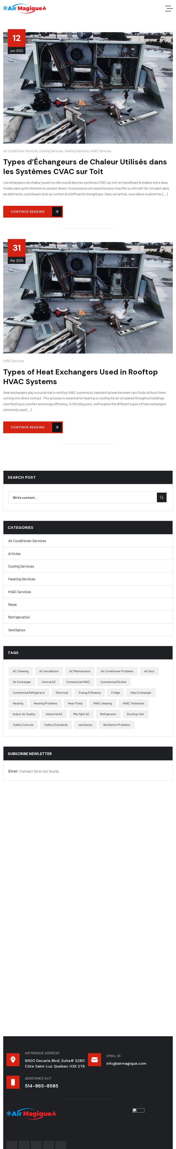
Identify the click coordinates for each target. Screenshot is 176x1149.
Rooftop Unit (135, 714)
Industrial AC (54, 714)
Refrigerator (108, 714)
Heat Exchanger (140, 692)
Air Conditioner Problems (117, 671)
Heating (18, 703)
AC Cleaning (21, 671)
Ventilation (16, 630)
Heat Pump (75, 703)
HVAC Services (100, 151)
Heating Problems (45, 703)
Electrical (62, 692)
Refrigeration (19, 617)
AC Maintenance (79, 671)
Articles (14, 553)
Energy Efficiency (90, 692)
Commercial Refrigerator (29, 692)
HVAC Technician (133, 703)
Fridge (115, 692)
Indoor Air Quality (24, 714)
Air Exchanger (22, 682)
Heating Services (77, 151)
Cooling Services (51, 151)
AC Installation (49, 671)
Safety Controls (23, 724)
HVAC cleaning (102, 703)
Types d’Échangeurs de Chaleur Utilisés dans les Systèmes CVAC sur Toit (85, 166)
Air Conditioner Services (20, 151)
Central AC (49, 682)
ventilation (85, 724)
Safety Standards (56, 724)
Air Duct (149, 671)
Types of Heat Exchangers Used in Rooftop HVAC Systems (80, 377)
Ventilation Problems (116, 724)
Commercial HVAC (78, 682)
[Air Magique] (24, 9)
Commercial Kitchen (113, 682)
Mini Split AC (81, 714)
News (12, 604)
